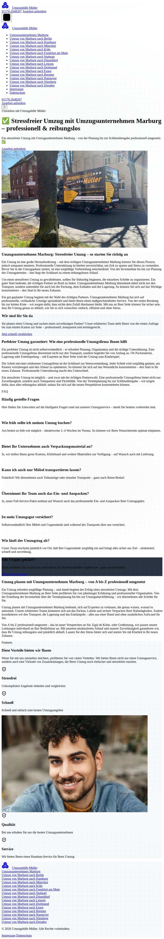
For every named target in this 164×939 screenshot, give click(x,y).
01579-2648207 (12, 11)
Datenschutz (17, 92)
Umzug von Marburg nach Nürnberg (33, 82)
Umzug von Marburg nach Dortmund (33, 67)
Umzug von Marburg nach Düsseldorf (34, 60)
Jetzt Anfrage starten (14, 574)
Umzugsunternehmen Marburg (29, 35)
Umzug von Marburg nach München (33, 45)
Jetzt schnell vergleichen (17, 334)
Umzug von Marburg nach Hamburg (33, 42)
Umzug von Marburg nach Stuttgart (32, 56)
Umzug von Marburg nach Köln (30, 49)
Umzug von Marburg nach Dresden (32, 85)
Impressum (16, 89)
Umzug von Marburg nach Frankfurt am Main (39, 53)
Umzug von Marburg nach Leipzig (32, 63)
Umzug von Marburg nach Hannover (33, 78)
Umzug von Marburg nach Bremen (32, 74)
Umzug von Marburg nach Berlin (31, 38)
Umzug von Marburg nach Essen (30, 71)
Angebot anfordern (34, 11)
